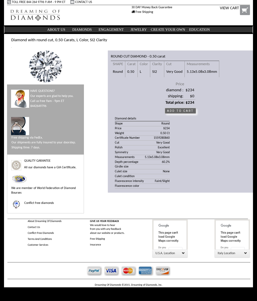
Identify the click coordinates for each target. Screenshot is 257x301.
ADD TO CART (180, 110)
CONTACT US (83, 2)
